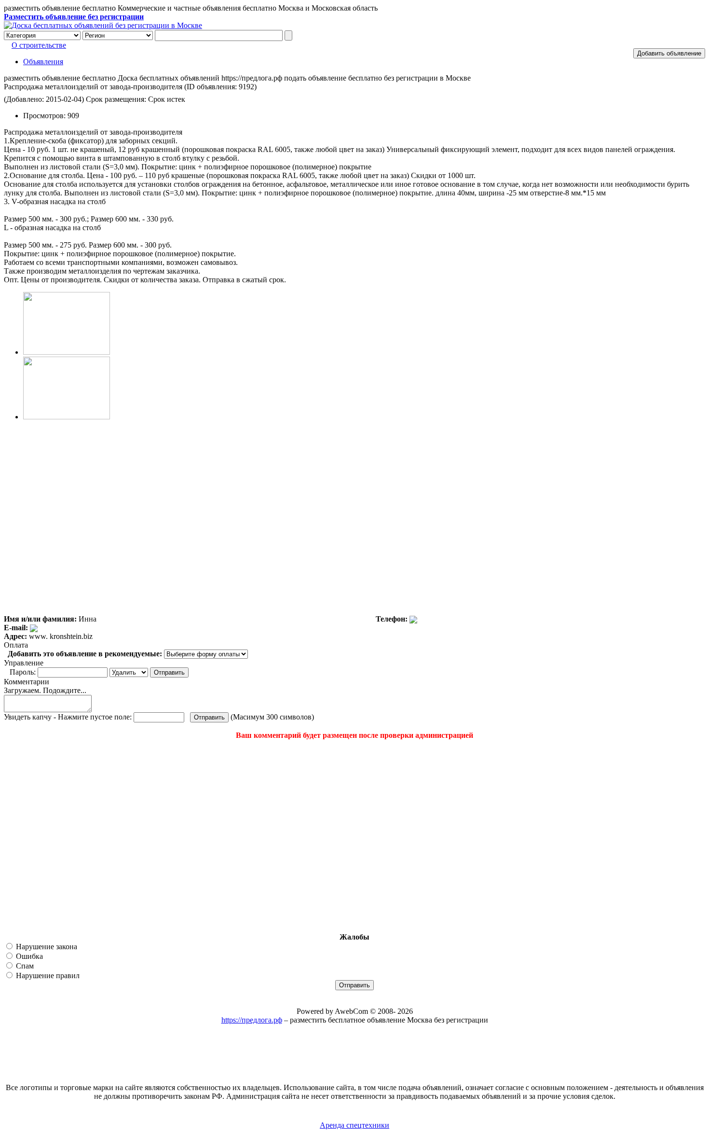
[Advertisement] (62, 836)
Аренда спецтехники (354, 1125)
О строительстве (39, 45)
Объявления (43, 61)
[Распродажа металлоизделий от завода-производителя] (66, 352)
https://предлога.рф (251, 1020)
